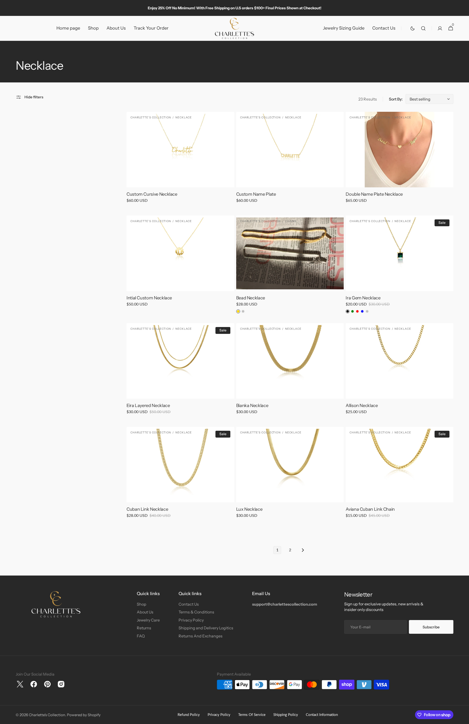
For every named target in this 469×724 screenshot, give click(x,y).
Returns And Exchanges (201, 636)
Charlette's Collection (47, 715)
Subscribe (431, 627)
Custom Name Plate (256, 194)
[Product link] (180, 161)
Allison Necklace (362, 405)
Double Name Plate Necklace (374, 194)
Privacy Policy (191, 620)
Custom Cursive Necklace (152, 194)
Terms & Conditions (196, 612)
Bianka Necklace (252, 405)
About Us (145, 612)
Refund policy (189, 715)
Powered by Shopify (84, 715)
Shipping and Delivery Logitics (206, 627)
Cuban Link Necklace (147, 509)
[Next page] (303, 550)
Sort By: (396, 99)
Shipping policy (285, 715)
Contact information (322, 715)
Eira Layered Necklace (148, 405)
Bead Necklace (250, 298)
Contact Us (189, 604)
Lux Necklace (249, 509)
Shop (141, 604)
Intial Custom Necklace (149, 298)
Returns (144, 627)
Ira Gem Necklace (363, 298)
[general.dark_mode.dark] (412, 28)
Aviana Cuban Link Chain (370, 509)
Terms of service (252, 715)
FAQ (141, 636)
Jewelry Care (148, 620)
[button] (423, 28)
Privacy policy (219, 715)
